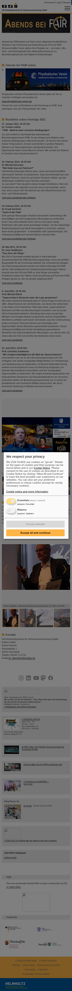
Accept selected (35, 524)
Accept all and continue (35, 532)
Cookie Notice (42, 467)
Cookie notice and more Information (27, 491)
